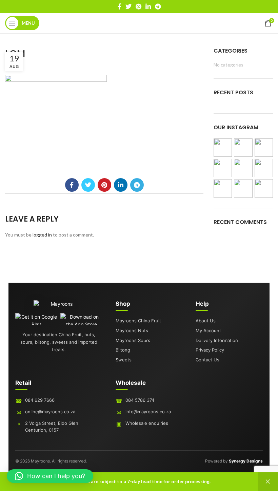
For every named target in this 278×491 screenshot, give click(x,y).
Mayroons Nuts (132, 330)
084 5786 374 (139, 400)
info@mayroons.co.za (148, 411)
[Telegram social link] (158, 6)
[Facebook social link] (119, 6)
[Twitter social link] (128, 6)
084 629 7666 (40, 400)
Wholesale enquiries (146, 423)
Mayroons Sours (133, 340)
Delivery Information (217, 340)
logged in (42, 235)
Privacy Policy (210, 350)
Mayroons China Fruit (138, 320)
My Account (208, 330)
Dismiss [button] (268, 481)
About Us (206, 320)
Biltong (123, 350)
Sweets (124, 359)
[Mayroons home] (59, 306)
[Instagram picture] (223, 147)
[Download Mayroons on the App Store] (81, 319)
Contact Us (207, 359)
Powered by (234, 461)
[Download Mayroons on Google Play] (36, 319)
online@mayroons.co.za (50, 411)
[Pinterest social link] (138, 6)
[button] (50, 476)
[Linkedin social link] (148, 6)
